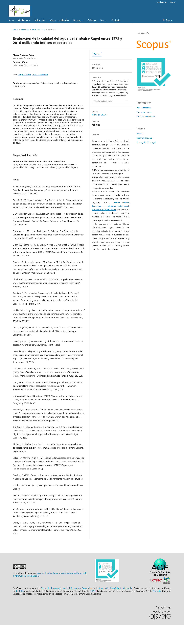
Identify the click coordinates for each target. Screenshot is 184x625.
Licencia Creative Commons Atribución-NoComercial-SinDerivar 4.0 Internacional (110, 206)
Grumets (157, 591)
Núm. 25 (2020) (38, 29)
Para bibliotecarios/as (146, 116)
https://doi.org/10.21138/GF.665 (33, 74)
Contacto (115, 20)
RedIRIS (20, 591)
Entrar (172, 2)
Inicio (11, 20)
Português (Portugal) (146, 142)
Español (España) (145, 138)
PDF (98, 54)
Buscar (103, 20)
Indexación (40, 20)
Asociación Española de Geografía (115, 588)
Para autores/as (143, 112)
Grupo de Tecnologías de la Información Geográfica (66, 588)
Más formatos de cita (103, 101)
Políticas (92, 20)
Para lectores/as (144, 107)
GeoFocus (23, 20)
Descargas (78, 20)
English (140, 133)
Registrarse (162, 2)
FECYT (93, 591)
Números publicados (59, 20)
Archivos (25, 29)
